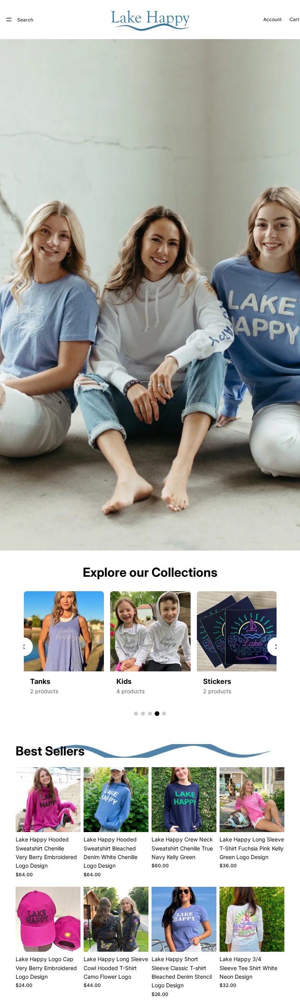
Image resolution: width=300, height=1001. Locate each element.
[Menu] (9, 20)
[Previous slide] (23, 646)
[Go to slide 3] (150, 714)
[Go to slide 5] (164, 713)
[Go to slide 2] (143, 714)
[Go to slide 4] (157, 714)
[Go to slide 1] (136, 714)
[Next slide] (71, 799)
